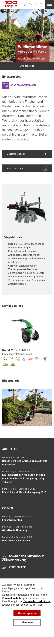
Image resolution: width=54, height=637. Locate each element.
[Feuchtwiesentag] (26, 518)
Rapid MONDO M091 (16, 350)
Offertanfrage (27, 65)
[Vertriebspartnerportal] (35, 4)
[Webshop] (30, 4)
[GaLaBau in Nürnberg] (26, 528)
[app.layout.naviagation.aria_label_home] (10, 4)
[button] (41, 4)
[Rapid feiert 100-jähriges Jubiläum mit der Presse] (26, 461)
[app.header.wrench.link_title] (25, 4)
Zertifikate (17, 567)
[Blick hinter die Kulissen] (26, 538)
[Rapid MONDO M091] (27, 330)
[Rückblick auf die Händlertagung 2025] (26, 490)
